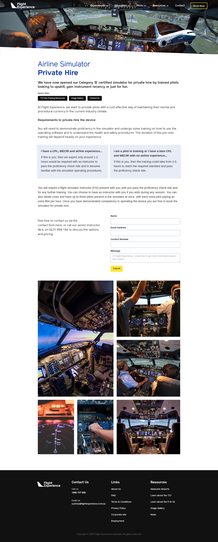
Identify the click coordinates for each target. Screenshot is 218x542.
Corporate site (118, 515)
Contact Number (119, 239)
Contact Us (94, 98)
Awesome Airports (159, 489)
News (153, 515)
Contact (180, 5)
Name (114, 216)
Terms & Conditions (121, 502)
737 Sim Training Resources (52, 98)
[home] (23, 6)
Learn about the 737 (160, 495)
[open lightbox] (75, 339)
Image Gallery (77, 98)
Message (115, 251)
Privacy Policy (118, 508)
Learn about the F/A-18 (162, 502)
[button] (99, 6)
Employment (117, 521)
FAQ (113, 495)
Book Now (198, 6)
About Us (116, 489)
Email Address (118, 227)
